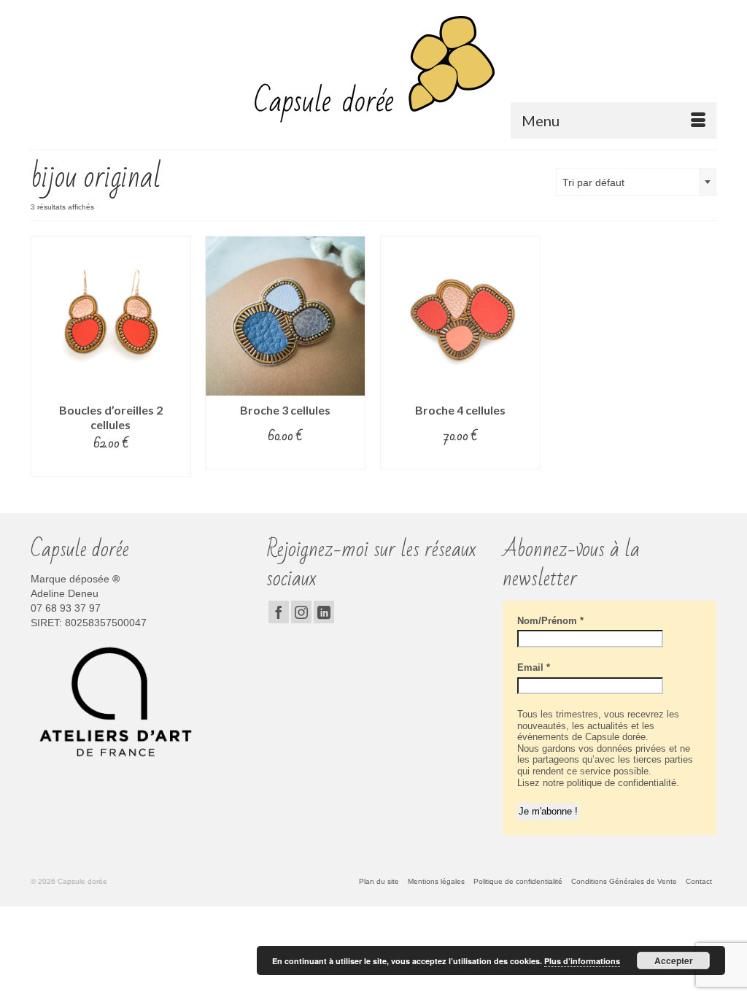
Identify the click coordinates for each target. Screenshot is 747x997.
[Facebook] (278, 612)
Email (533, 667)
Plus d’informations (582, 960)
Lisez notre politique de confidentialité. (598, 782)
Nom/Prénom (550, 620)
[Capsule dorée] (373, 69)
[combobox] (636, 182)
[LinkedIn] (324, 612)
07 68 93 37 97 (66, 608)
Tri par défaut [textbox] (593, 182)
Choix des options (111, 465)
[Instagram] (301, 612)
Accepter (673, 960)
